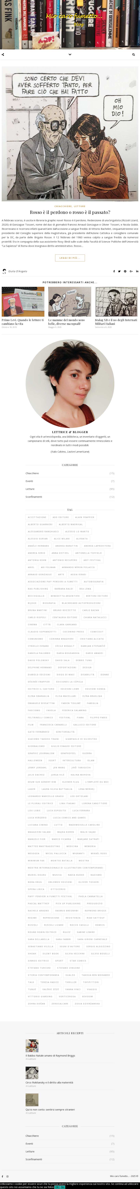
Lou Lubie (34, 810)
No (62, 1187)
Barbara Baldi (64, 588)
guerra (87, 753)
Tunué (32, 989)
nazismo (96, 875)
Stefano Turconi (39, 968)
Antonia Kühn (37, 560)
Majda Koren (65, 832)
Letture (80, 206)
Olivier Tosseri (89, 882)
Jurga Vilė (58, 774)
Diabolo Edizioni (39, 674)
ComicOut (97, 631)
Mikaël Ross (99, 853)
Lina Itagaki (68, 803)
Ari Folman (48, 567)
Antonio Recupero (65, 560)
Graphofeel (68, 753)
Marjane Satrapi (88, 839)
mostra (84, 860)
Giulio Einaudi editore (66, 746)
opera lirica (36, 889)
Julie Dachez (36, 774)
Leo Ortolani (79, 796)
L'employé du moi (97, 782)
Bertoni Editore (97, 596)
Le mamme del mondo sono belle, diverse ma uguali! (66, 321)
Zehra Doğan (36, 1003)
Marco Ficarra (61, 839)
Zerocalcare (60, 1003)
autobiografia (94, 581)
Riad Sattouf (96, 917)
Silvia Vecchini (75, 953)
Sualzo (70, 975)
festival (65, 717)
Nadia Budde (76, 875)
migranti (79, 853)
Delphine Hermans (40, 667)
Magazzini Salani (39, 832)
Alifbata (82, 538)
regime (32, 917)
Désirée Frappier (39, 681)
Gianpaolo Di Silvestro (81, 739)
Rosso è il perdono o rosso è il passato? (70, 212)
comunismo (35, 639)
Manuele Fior (37, 839)
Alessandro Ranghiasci (43, 531)
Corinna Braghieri (62, 639)
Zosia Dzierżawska (87, 1003)
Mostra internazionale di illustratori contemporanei (65, 867)
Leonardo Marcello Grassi (46, 796)
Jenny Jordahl (37, 767)
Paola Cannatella (91, 896)
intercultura (72, 760)
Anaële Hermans (38, 546)
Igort (52, 760)
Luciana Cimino (38, 824)
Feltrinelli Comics (40, 717)
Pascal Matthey (39, 903)
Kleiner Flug (70, 782)
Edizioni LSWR (70, 689)
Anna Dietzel (60, 553)
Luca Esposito (56, 810)
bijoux (32, 603)
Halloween (35, 760)
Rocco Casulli (79, 925)
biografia (49, 603)
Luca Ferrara (81, 810)
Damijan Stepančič (93, 646)
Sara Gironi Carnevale (92, 939)
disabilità (87, 674)
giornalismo (36, 746)
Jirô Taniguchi (81, 767)
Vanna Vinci (73, 989)
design (87, 667)
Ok (57, 1187)
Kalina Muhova (81, 774)
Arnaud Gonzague (40, 574)
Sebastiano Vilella (40, 946)
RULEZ (67, 932)
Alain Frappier (84, 517)
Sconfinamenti (34, 496)
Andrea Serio (36, 553)
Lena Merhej (87, 789)
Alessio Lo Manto (77, 531)
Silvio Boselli (100, 953)
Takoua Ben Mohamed (96, 975)
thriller (71, 982)
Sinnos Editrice (38, 960)
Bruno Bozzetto (64, 610)
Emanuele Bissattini (41, 703)
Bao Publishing (38, 588)
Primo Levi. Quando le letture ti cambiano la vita (23, 321)
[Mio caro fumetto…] (70, 24)
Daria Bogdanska (68, 653)
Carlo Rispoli (37, 617)
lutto (58, 824)
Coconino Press (73, 631)
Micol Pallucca (56, 853)
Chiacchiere (63, 206)
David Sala (62, 660)
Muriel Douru (37, 875)
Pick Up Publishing (68, 903)
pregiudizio (95, 903)
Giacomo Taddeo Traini (43, 739)
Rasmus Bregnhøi (67, 910)
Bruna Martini (37, 610)
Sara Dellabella (39, 939)
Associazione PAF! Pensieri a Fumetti (53, 581)
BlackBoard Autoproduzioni (81, 603)
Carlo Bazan (90, 610)
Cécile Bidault (65, 646)
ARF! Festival (92, 560)
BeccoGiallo (36, 596)
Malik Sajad (88, 832)
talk (31, 982)
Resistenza (73, 917)
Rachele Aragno (38, 910)
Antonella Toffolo (88, 553)
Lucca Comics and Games (69, 817)
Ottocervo (58, 889)
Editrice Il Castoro (41, 689)
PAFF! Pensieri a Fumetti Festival (50, 896)
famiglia (92, 703)
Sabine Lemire (86, 932)
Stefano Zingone (68, 968)
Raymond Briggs (96, 910)
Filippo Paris (98, 717)
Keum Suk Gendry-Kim (42, 782)
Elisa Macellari (66, 696)
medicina (72, 846)
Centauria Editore (65, 617)
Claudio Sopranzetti (42, 631)
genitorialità (65, 732)
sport (59, 960)
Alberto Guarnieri (40, 524)
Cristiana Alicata (92, 639)
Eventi (29, 481)
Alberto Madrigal (71, 524)
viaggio (92, 989)
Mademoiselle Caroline (84, 824)
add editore (61, 517)
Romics (100, 925)
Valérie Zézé (51, 989)
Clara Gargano (67, 624)
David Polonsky (38, 660)
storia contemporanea (43, 975)
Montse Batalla (62, 860)
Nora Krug (35, 882)
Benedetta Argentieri (65, 596)
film (31, 724)
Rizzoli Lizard (54, 925)
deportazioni (67, 667)
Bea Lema (85, 588)
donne (105, 674)
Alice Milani (62, 538)
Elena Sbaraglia (38, 696)
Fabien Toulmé (71, 703)
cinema (32, 624)
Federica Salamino (74, 710)
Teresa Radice (49, 982)
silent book (51, 953)
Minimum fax (36, 860)
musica (57, 875)
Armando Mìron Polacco (78, 567)
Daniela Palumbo (39, 653)
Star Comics (78, 960)
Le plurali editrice (40, 803)
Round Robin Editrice (42, 932)
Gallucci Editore (84, 724)
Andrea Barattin (66, 546)
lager (32, 789)
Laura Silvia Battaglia (57, 789)
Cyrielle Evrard (38, 646)
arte (61, 574)
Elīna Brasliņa (92, 696)
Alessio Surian (38, 538)
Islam (91, 760)
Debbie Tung (84, 660)
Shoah (32, 953)
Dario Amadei (94, 653)
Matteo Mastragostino (44, 846)
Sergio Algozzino (98, 946)
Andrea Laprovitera (97, 546)
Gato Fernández (39, 732)
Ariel (31, 567)
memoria (90, 846)
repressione (51, 917)
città (47, 624)
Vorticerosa (67, 996)
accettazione (37, 517)
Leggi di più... (70, 257)
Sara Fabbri (63, 939)
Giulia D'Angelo (17, 271)
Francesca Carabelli (53, 724)
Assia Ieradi (78, 574)
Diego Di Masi (66, 674)
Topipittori (91, 982)
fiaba (80, 717)
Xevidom (87, 996)
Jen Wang (59, 767)
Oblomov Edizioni (60, 882)
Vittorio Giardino (40, 996)
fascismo (34, 710)
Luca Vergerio (37, 817)
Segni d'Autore (70, 946)
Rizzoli (33, 925)
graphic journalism (41, 753)
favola (51, 710)
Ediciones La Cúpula (69, 681)
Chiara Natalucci (95, 617)
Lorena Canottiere (94, 803)
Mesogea (33, 853)
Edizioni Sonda (95, 689)
